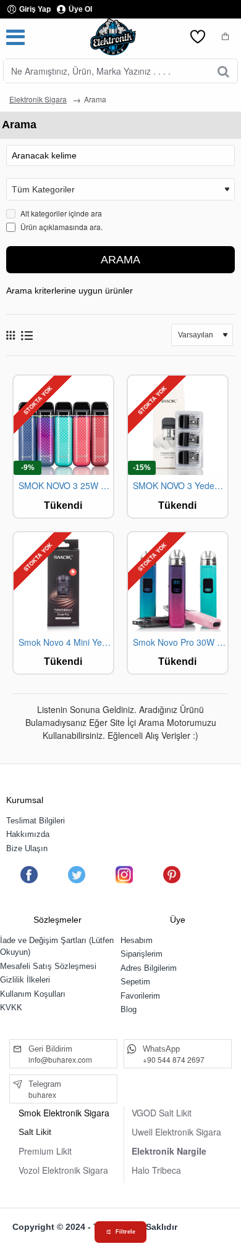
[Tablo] (10, 334)
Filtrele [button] (125, 1232)
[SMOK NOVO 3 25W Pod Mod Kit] (63, 425)
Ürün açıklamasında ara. (61, 226)
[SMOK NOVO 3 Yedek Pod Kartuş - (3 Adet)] (177, 425)
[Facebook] (29, 874)
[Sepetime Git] (225, 37)
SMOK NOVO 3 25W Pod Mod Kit (66, 486)
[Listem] (197, 37)
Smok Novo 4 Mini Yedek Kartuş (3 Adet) (66, 642)
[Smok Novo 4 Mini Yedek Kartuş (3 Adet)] (63, 582)
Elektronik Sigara (38, 99)
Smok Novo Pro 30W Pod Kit (180, 642)
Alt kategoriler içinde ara (60, 213)
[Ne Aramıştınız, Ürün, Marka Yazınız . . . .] (223, 71)
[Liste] (27, 335)
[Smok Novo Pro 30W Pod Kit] (177, 582)
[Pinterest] (172, 874)
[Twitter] (76, 874)
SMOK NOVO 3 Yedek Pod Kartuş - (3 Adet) (180, 486)
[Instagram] (124, 874)
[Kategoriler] (15, 37)
